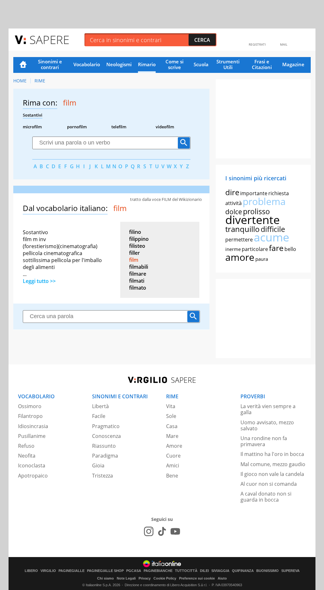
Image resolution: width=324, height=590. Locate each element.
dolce (233, 211)
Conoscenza (106, 436)
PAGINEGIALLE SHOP (105, 571)
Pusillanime (32, 436)
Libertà (100, 406)
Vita (170, 406)
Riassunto (104, 445)
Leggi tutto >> (39, 281)
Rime (39, 81)
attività (233, 203)
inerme (233, 249)
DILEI (204, 571)
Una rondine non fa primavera (263, 441)
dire (232, 192)
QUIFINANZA (243, 571)
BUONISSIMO (267, 571)
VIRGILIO (48, 571)
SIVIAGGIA (220, 571)
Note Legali (126, 578)
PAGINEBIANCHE (158, 571)
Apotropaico (33, 475)
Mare (172, 436)
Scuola (201, 64)
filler (134, 252)
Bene (172, 475)
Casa (172, 426)
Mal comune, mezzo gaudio (272, 464)
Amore (174, 445)
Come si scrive (174, 64)
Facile (98, 416)
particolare (255, 249)
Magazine (293, 64)
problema (264, 201)
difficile (273, 229)
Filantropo (30, 416)
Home (23, 65)
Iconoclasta (31, 465)
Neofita (26, 455)
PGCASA (133, 571)
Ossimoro (29, 406)
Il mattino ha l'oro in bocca (272, 454)
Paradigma (105, 455)
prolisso (256, 211)
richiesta (278, 193)
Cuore (173, 455)
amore (239, 257)
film (133, 259)
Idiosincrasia (33, 426)
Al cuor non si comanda (268, 483)
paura (261, 259)
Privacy (145, 578)
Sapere (49, 39)
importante (253, 193)
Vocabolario (86, 64)
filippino (139, 238)
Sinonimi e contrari (50, 64)
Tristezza (102, 475)
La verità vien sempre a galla (268, 409)
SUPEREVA (290, 571)
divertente (252, 220)
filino (135, 231)
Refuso (26, 445)
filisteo (137, 245)
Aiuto (222, 578)
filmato (137, 287)
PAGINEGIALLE (71, 571)
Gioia (98, 465)
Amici (172, 465)
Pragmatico (106, 426)
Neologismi (119, 64)
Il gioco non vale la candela (272, 474)
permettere (239, 239)
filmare (137, 273)
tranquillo (242, 229)
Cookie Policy (164, 578)
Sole (171, 416)
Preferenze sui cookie (197, 578)
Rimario (147, 64)
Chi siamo (105, 578)
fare (276, 247)
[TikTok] (162, 531)
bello (290, 249)
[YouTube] (175, 531)
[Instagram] (148, 531)
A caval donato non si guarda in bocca (265, 496)
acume (271, 237)
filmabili (138, 266)
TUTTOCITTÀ (186, 571)
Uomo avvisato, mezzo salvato (267, 425)
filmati (136, 280)
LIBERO (31, 571)
